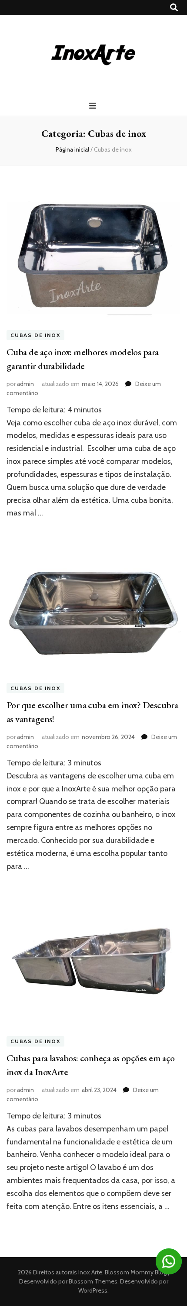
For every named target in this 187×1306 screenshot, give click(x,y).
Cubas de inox (35, 335)
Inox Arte (90, 1272)
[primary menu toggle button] (93, 106)
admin (25, 384)
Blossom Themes (92, 1281)
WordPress (92, 1290)
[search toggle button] (174, 7)
